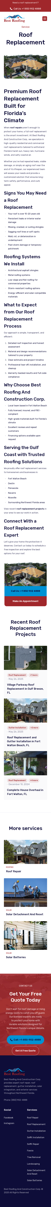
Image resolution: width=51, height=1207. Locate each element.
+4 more (34, 780)
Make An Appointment (25, 601)
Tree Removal (34, 1157)
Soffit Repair (33, 1144)
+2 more (34, 728)
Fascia (30, 1150)
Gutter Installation (36, 1131)
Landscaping (33, 1164)
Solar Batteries (34, 1180)
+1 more (33, 675)
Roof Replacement (36, 1124)
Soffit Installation (35, 1137)
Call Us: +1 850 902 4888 (27, 8)
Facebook (8, 1117)
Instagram (9, 1123)
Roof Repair (32, 1117)
